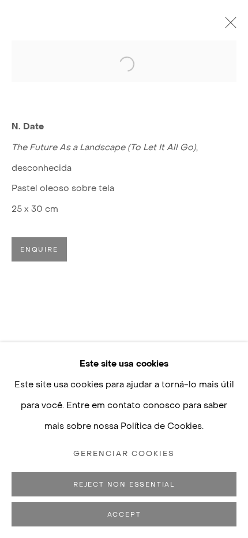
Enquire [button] (39, 249)
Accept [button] (124, 514)
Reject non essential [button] (124, 484)
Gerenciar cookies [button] (124, 453)
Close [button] (227, 26)
